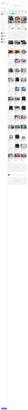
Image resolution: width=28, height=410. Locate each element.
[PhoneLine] (13, 28)
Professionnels (3, 30)
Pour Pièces (3, 25)
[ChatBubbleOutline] (9, 28)
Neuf (2, 20)
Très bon (5, 20)
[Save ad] (13, 17)
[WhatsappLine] (11, 28)
